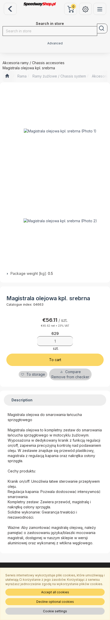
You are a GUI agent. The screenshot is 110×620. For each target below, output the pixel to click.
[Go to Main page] (7, 76)
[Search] (102, 28)
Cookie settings (55, 611)
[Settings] (85, 9)
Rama (22, 76)
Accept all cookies (55, 592)
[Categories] (99, 9)
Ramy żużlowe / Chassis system (59, 76)
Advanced (55, 43)
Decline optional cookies (55, 602)
